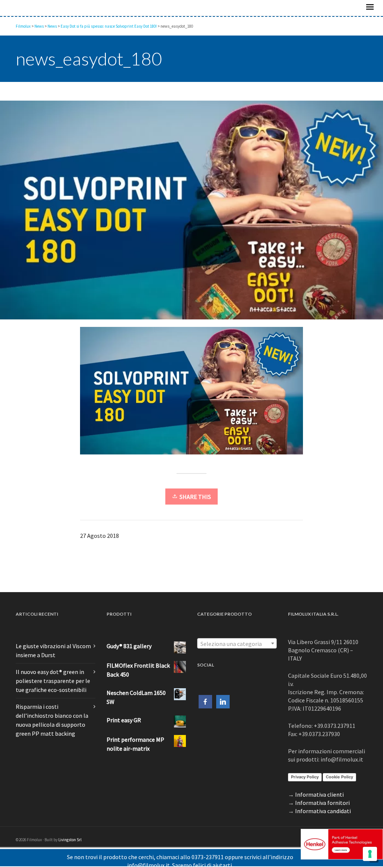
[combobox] (237, 657)
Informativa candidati (323, 825)
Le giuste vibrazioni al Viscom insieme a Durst (53, 664)
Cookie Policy (339, 791)
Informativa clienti (319, 808)
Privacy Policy (305, 791)
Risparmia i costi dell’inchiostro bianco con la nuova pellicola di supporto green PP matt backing (52, 734)
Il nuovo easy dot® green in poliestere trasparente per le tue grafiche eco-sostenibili (53, 695)
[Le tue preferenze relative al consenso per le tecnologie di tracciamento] (370, 854)
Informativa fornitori (322, 817)
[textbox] (236, 658)
